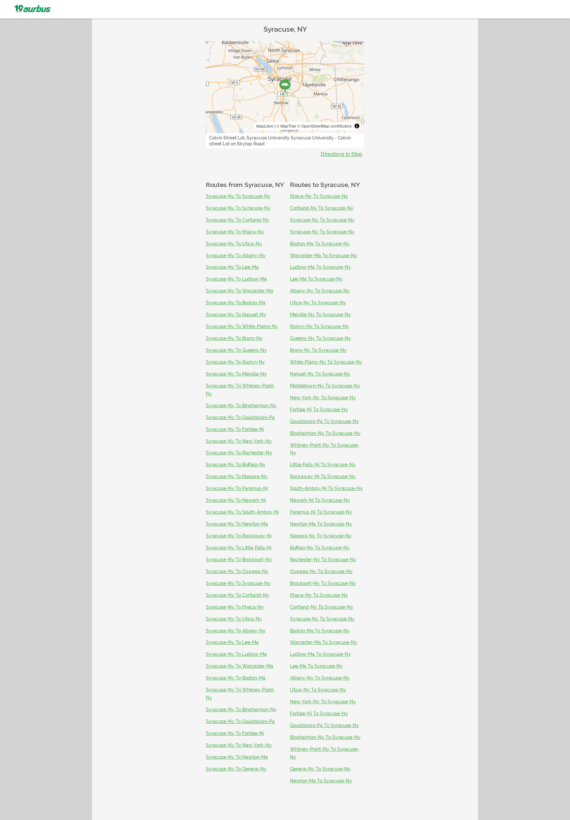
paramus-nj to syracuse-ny (321, 512)
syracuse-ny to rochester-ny (239, 452)
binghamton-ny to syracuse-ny (325, 433)
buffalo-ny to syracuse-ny (320, 547)
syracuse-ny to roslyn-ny (235, 362)
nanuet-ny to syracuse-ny (320, 374)
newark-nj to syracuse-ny (320, 500)
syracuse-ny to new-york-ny (239, 441)
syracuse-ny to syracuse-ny (238, 196)
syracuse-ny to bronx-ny (234, 338)
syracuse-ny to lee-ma (232, 267)
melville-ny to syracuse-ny (320, 314)
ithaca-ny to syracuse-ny (319, 196)
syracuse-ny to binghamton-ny (241, 405)
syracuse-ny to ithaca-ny (235, 231)
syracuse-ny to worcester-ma (239, 290)
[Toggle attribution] (357, 126)
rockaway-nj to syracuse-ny (323, 476)
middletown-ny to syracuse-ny (325, 385)
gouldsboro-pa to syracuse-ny (324, 421)
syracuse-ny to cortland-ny (237, 220)
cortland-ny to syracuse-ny (321, 208)
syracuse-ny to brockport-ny (239, 559)
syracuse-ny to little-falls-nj (238, 547)
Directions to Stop (341, 154)
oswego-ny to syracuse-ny (321, 571)
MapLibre (264, 126)
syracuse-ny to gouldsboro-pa (240, 417)
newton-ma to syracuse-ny (321, 524)
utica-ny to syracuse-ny (318, 302)
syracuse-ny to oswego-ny (237, 571)
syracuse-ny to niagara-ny (237, 476)
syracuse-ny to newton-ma (237, 524)
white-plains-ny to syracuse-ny (326, 362)
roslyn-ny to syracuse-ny (319, 326)
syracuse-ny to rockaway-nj (238, 535)
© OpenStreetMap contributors (324, 126)
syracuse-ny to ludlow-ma (236, 279)
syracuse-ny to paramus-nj (237, 488)
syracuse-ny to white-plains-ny (242, 326)
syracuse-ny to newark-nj (236, 500)
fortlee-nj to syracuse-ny (319, 409)
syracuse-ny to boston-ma (236, 302)
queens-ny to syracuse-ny (320, 338)
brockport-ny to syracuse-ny (323, 583)
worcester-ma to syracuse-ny (323, 255)
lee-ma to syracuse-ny (316, 279)
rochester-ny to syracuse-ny (323, 559)
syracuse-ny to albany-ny (236, 255)
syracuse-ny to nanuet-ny (236, 314)
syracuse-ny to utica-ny (234, 243)
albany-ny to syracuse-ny (320, 290)
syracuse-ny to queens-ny (236, 350)
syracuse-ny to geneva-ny (236, 769)
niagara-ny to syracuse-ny (321, 535)
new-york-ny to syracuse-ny (323, 397)
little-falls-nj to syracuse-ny (323, 464)
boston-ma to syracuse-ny (320, 243)
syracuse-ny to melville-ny (236, 374)
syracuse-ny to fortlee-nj (235, 429)
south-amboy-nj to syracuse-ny (326, 488)
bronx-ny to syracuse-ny (318, 350)
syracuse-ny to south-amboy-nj (242, 512)
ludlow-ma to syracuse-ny (320, 267)
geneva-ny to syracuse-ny (320, 769)
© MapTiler (286, 126)
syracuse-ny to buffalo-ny (236, 464)
